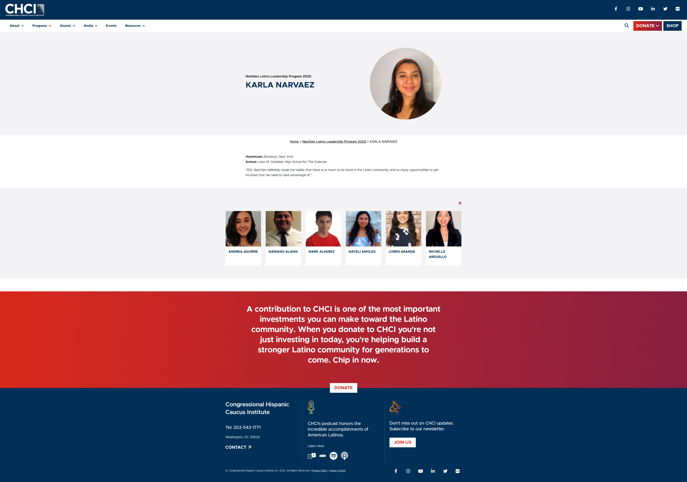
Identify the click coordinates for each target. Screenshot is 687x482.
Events (111, 26)
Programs (44, 26)
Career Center (337, 470)
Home (294, 141)
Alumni (69, 26)
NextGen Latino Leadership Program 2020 (334, 141)
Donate (646, 26)
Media (93, 26)
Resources (137, 26)
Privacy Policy (319, 470)
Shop (672, 26)
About (19, 26)
